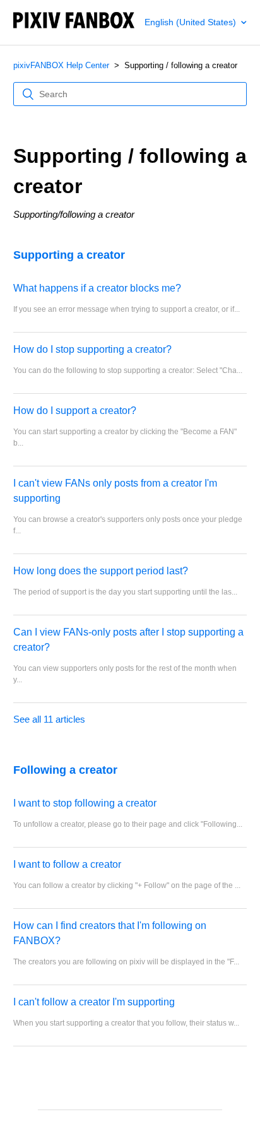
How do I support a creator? (74, 410)
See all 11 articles (49, 719)
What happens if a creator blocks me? (97, 288)
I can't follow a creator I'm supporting (94, 1002)
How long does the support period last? (100, 570)
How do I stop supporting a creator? (92, 349)
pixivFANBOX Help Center (61, 65)
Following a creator (65, 770)
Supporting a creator (69, 255)
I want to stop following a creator (85, 803)
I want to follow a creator (67, 864)
